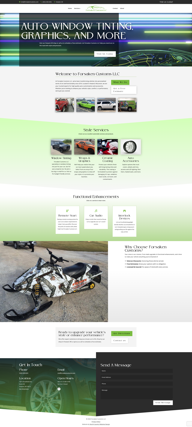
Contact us (119, 340)
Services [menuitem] (77, 8)
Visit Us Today (105, 54)
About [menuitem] (122, 8)
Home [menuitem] (70, 8)
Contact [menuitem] (115, 8)
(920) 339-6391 (47, 2)
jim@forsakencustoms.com (66, 373)
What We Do (120, 82)
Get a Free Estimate (119, 90)
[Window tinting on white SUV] (106, 111)
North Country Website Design (100, 424)
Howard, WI (59, 2)
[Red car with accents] (65, 111)
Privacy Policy (96, 422)
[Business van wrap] (127, 111)
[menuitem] (96, 8)
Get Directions (121, 333)
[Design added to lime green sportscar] (85, 111)
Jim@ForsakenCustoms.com (29, 2)
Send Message (163, 402)
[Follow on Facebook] (59, 389)
